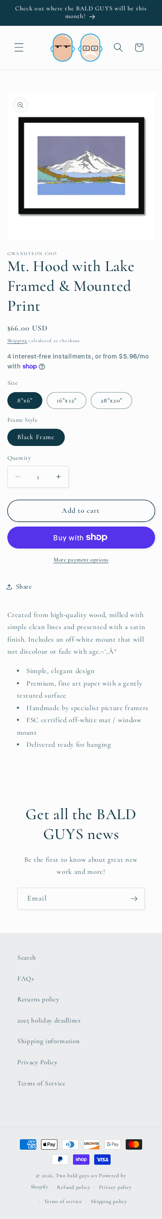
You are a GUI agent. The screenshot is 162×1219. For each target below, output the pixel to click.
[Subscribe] (134, 899)
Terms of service (63, 1201)
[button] (19, 47)
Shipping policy (109, 1201)
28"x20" (111, 400)
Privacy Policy (37, 1062)
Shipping (17, 340)
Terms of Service (41, 1083)
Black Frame (36, 437)
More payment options (81, 559)
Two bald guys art (76, 1175)
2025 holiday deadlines (49, 1020)
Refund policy (73, 1187)
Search (26, 957)
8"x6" (25, 400)
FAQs (25, 978)
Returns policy (38, 999)
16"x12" (66, 400)
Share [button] (24, 586)
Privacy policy (115, 1187)
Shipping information (48, 1041)
